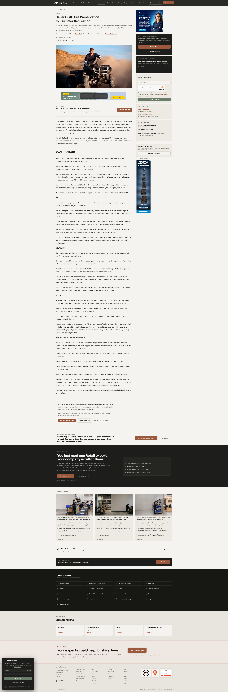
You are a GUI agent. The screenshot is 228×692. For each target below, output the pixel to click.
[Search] (140, 2)
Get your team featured (67, 420)
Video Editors (111, 671)
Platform (83, 3)
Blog (125, 3)
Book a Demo (127, 680)
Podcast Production (80, 676)
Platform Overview (80, 669)
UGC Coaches (111, 676)
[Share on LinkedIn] (73, 40)
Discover (90, 3)
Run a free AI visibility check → (146, 438)
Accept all (18, 678)
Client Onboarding (96, 680)
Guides (109, 678)
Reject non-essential (18, 682)
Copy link (64, 40)
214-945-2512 (163, 94)
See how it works (84, 420)
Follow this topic (154, 99)
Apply (109, 680)
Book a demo (154, 46)
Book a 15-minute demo (137, 650)
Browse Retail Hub (165, 550)
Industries (100, 3)
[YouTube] (62, 681)
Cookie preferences (168, 689)
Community (110, 3)
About (131, 3)
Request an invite (155, 3)
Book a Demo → (59, 678)
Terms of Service (152, 689)
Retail (58, 13)
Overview (76, 3)
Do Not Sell (159, 689)
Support (125, 683)
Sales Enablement (111, 34)
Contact (125, 671)
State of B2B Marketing (145, 114)
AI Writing (78, 671)
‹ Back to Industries (60, 9)
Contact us (58, 676)
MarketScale (78, 34)
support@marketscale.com (145, 96)
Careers (125, 676)
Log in (145, 3)
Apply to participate (154, 153)
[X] (59, 681)
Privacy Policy (143, 689)
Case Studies (95, 671)
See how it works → (143, 70)
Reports (93, 673)
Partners (125, 678)
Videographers (111, 673)
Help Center (94, 683)
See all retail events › (143, 138)
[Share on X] (70, 40)
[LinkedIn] (56, 681)
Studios (93, 676)
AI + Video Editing (80, 673)
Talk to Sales (126, 673)
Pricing (120, 3)
